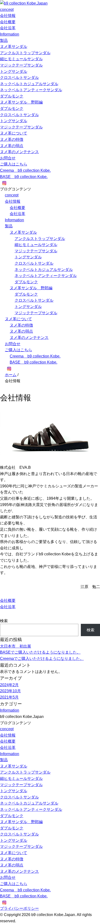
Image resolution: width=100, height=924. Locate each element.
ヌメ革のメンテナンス (19, 152)
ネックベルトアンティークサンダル (31, 90)
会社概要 (8, 22)
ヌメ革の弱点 (11, 146)
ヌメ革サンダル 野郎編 (21, 102)
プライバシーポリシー (19, 908)
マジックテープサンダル (21, 65)
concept (7, 9)
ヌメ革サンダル (13, 47)
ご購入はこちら (13, 164)
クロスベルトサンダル (19, 77)
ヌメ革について (13, 133)
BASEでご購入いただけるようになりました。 (40, 652)
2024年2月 (9, 685)
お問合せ (8, 158)
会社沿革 (8, 28)
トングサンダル (13, 71)
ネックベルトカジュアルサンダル (29, 84)
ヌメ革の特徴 (11, 139)
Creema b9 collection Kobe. (25, 170)
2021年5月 (9, 697)
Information (9, 34)
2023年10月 (10, 691)
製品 (4, 40)
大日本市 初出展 (15, 646)
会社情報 (8, 16)
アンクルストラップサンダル (25, 53)
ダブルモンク (11, 96)
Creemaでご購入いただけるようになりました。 (42, 658)
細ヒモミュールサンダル (21, 59)
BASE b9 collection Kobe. (24, 177)
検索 (4, 621)
